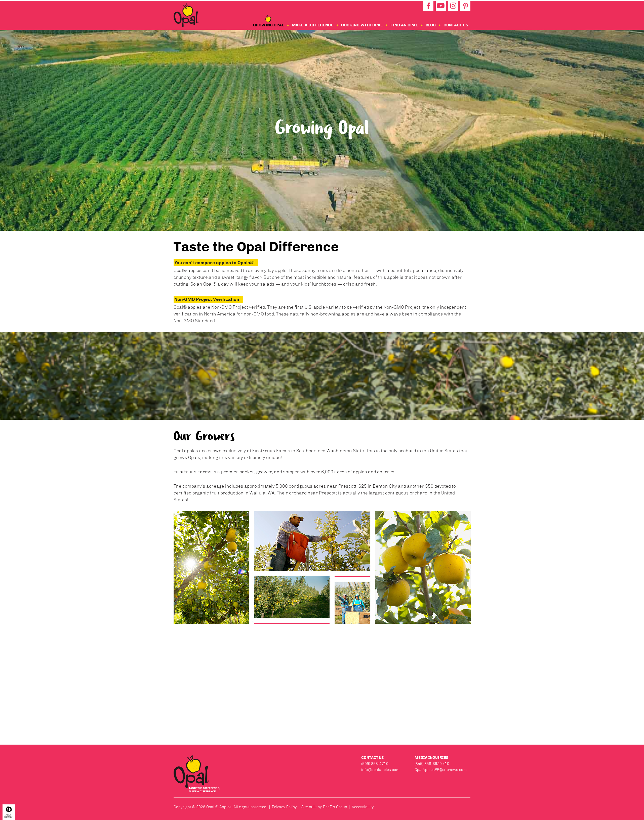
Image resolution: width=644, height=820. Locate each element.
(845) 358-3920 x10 (432, 763)
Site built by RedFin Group (324, 807)
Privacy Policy (284, 807)
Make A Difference (312, 25)
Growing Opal (268, 25)
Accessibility (363, 807)
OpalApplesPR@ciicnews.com (441, 769)
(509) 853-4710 (374, 763)
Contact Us (456, 25)
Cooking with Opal (362, 25)
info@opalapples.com (380, 769)
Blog (431, 25)
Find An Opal (404, 25)
